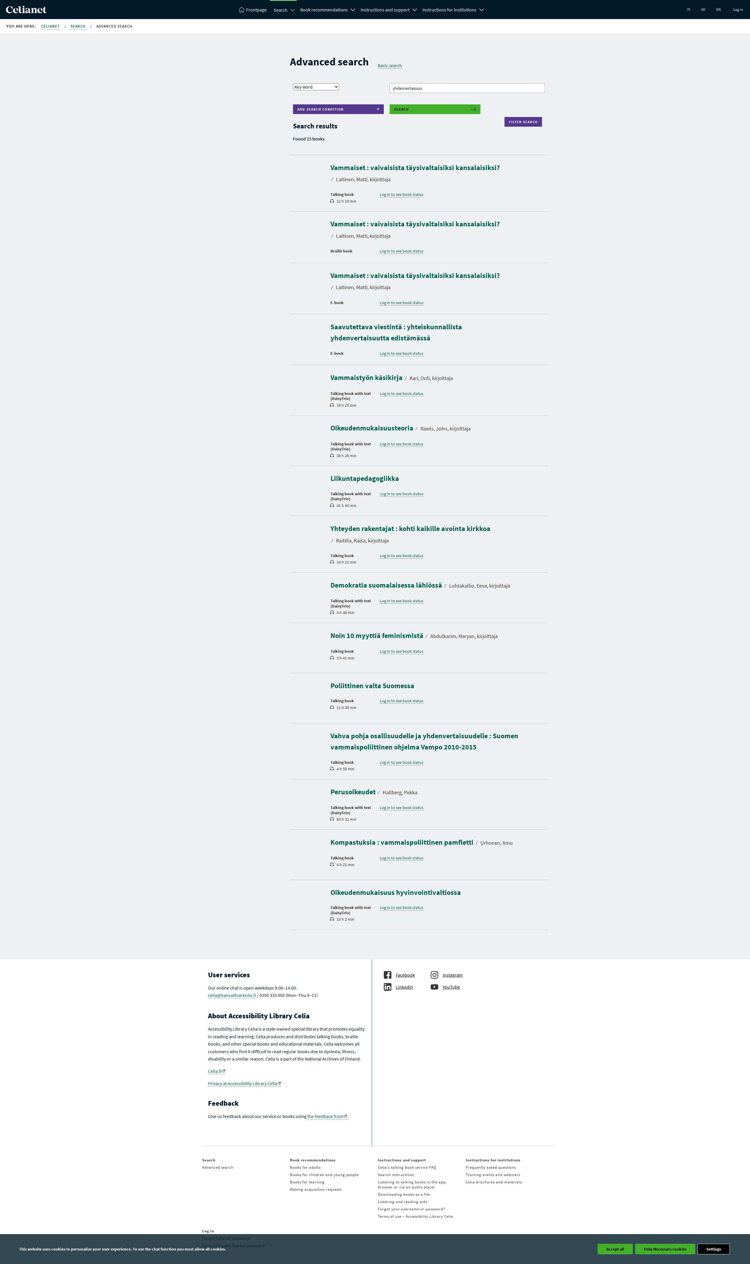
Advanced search (217, 1167)
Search (280, 10)
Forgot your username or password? (411, 1209)
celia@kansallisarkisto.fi (232, 995)
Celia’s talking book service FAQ (407, 1167)
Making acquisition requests (316, 1189)
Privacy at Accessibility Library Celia (242, 1083)
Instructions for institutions (449, 10)
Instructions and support (385, 10)
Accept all (615, 1249)
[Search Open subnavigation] (293, 10)
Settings (713, 1249)
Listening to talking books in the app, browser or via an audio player (412, 1185)
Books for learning (307, 1182)
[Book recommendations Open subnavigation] (353, 9)
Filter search (524, 122)
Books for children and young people (324, 1174)
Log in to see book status (401, 194)
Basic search (390, 65)
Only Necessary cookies (665, 1249)
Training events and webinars (493, 1174)
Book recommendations (324, 10)
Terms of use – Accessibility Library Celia (415, 1216)
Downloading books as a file (404, 1194)
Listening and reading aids (402, 1201)
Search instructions (396, 1174)
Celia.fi (214, 1071)
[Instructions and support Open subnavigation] (415, 9)
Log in (738, 9)
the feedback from (325, 1116)
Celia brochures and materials (494, 1182)
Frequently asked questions (491, 1167)
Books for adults (305, 1167)
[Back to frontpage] (26, 11)
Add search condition (320, 109)
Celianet (51, 26)
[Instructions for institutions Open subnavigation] (482, 9)
